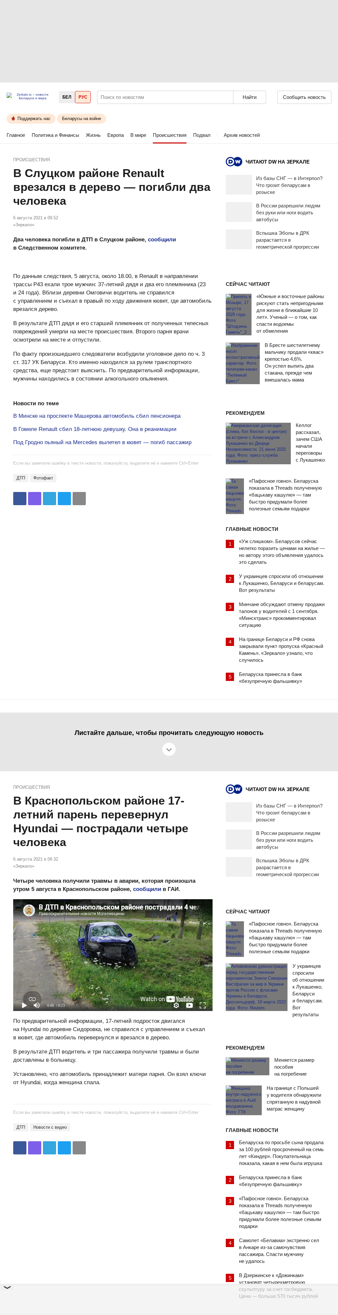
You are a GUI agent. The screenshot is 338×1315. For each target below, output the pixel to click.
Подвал (202, 135)
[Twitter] (64, 498)
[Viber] (34, 498)
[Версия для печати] (79, 498)
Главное (16, 135)
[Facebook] (19, 498)
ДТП (21, 477)
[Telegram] (49, 498)
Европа (115, 135)
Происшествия (169, 135)
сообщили (162, 239)
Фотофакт (43, 477)
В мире (138, 135)
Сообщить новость (304, 97)
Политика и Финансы (55, 135)
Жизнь (93, 135)
